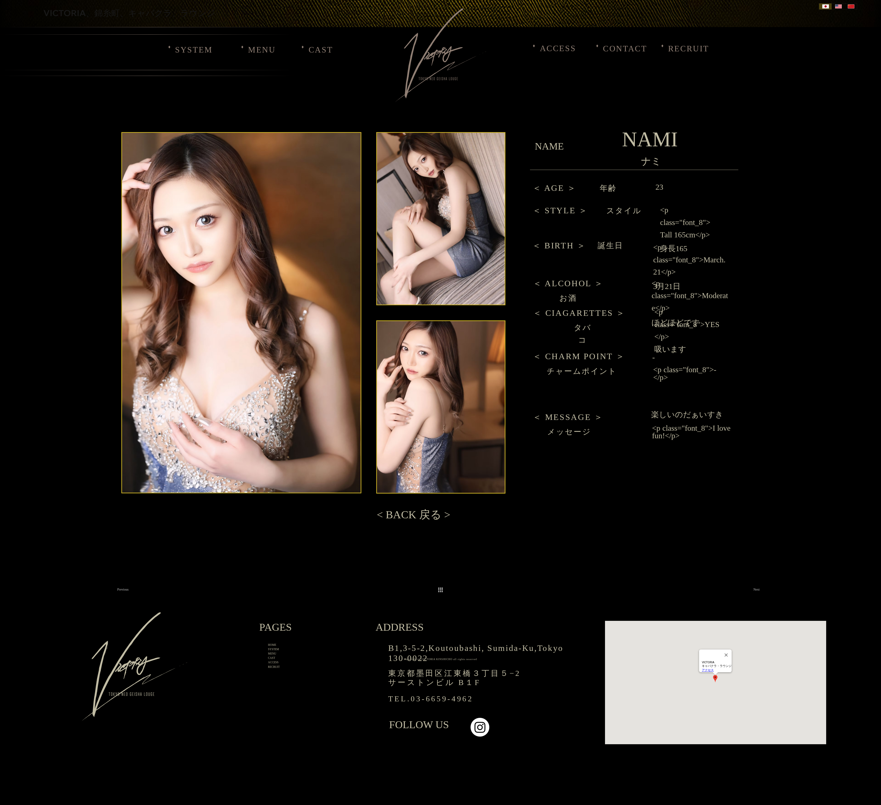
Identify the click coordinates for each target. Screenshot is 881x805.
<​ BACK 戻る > (413, 514)
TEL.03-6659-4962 (430, 698)
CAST (321, 49)
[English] (838, 6)
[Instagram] (480, 727)
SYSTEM (194, 49)
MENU (262, 49)
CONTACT (625, 48)
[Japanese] (825, 6)
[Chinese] (850, 6)
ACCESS (558, 48)
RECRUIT (688, 48)
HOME (272, 645)
